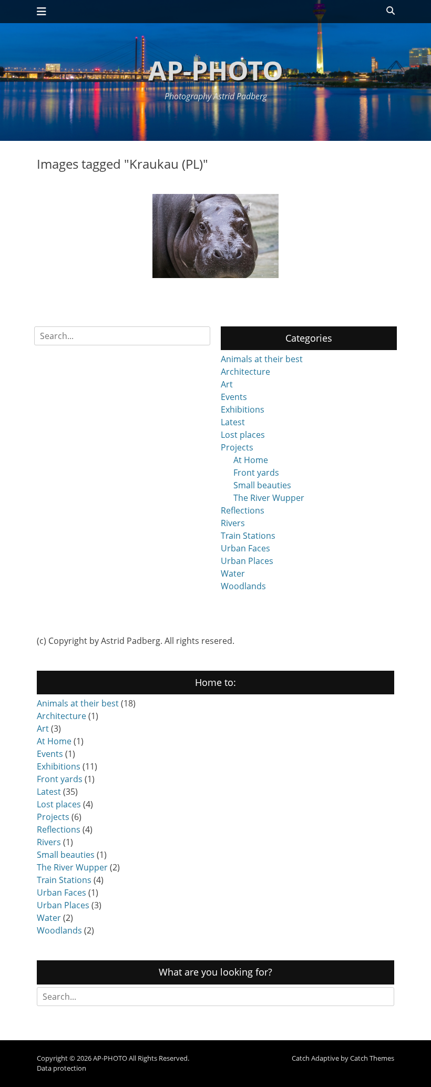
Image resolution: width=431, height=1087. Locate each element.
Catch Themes (372, 1058)
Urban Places (247, 561)
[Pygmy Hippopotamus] (215, 236)
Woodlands (243, 586)
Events (234, 397)
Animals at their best (262, 359)
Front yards (256, 472)
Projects (237, 447)
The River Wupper (268, 498)
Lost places (243, 434)
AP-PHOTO (215, 70)
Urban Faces (245, 548)
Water (233, 573)
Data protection (61, 1068)
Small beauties (262, 485)
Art (227, 384)
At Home (250, 460)
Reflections (242, 510)
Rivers (233, 523)
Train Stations (248, 535)
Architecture (245, 371)
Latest (233, 422)
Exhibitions (242, 409)
